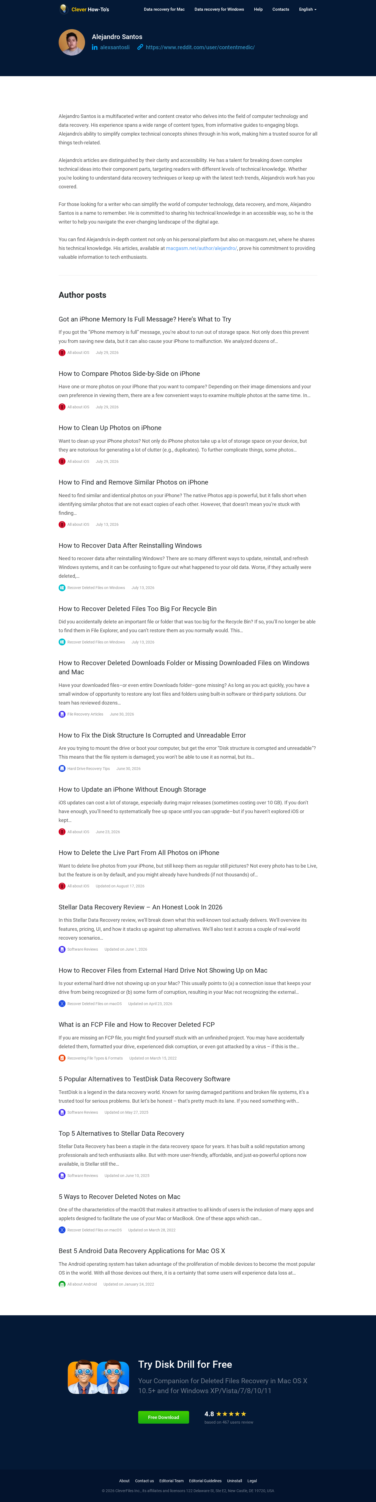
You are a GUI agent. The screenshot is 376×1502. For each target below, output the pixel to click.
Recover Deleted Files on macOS (94, 1004)
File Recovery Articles (85, 714)
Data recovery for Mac (164, 9)
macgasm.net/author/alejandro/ (201, 248)
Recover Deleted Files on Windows (96, 587)
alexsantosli (114, 47)
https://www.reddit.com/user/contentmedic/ (200, 47)
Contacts (281, 9)
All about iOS (78, 352)
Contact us (144, 1481)
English (306, 9)
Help (258, 9)
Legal (252, 1481)
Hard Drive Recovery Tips (88, 768)
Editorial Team (171, 1481)
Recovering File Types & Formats (95, 1058)
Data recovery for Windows (219, 9)
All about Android (82, 1284)
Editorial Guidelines (205, 1481)
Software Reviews (82, 949)
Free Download (163, 1417)
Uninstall (234, 1481)
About (124, 1481)
